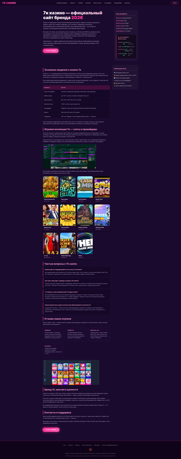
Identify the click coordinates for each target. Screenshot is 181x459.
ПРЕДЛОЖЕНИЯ (118, 3)
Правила (77, 445)
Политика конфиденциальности (110, 445)
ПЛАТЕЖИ (88, 3)
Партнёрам (97, 445)
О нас (64, 445)
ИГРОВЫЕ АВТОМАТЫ (62, 3)
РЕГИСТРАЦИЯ (50, 50)
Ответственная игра (87, 445)
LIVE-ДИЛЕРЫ (107, 3)
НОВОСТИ (72, 3)
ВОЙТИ (175, 2)
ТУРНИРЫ (80, 3)
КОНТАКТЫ (127, 3)
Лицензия (70, 445)
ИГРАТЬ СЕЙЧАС (51, 429)
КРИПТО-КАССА (97, 3)
